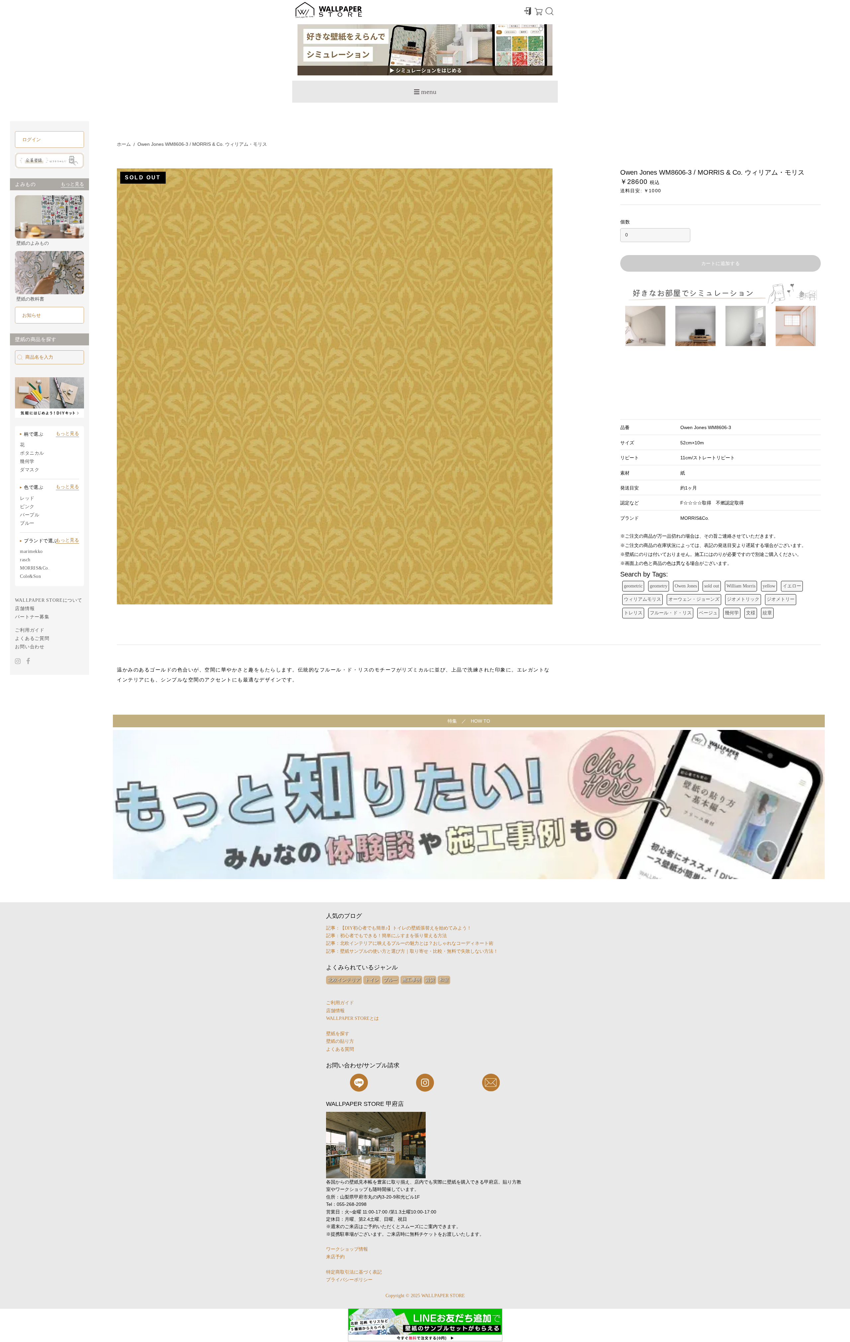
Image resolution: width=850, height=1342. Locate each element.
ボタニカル (32, 453)
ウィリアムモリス (642, 599)
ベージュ (708, 612)
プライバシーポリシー (349, 1279)
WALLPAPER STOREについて (48, 600)
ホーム (124, 144)
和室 (444, 979)
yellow (769, 585)
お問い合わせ (29, 646)
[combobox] (49, 357)
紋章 (767, 612)
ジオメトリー (781, 599)
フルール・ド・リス (671, 612)
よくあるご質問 (32, 638)
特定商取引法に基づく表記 (354, 1272)
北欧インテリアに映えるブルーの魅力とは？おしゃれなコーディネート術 (416, 943)
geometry (658, 585)
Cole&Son (30, 576)
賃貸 (430, 979)
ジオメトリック (743, 599)
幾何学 (27, 461)
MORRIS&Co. (35, 568)
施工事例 (411, 979)
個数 (625, 221)
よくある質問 (340, 1049)
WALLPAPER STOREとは (352, 1018)
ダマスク (29, 469)
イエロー (792, 585)
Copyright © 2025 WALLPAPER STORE (425, 1295)
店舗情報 (25, 608)
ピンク (27, 506)
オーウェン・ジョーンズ (694, 599)
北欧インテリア (344, 979)
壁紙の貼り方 (340, 1041)
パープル (29, 514)
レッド (27, 498)
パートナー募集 (32, 616)
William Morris (740, 585)
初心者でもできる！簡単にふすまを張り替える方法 (393, 935)
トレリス (633, 612)
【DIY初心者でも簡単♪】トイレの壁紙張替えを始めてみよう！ (405, 928)
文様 (750, 612)
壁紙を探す (337, 1033)
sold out (711, 585)
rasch (25, 559)
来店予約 (335, 1256)
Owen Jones (686, 585)
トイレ (372, 979)
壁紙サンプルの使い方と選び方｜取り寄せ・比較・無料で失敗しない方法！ (419, 951)
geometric (633, 585)
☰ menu (425, 92)
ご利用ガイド (29, 630)
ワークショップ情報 (347, 1249)
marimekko (31, 551)
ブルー (27, 523)
